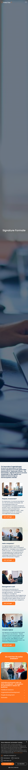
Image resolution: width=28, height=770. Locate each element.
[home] (6, 2)
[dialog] (14, 755)
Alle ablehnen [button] (20, 763)
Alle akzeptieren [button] (8, 763)
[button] (26, 2)
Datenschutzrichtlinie (18, 752)
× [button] (26, 741)
